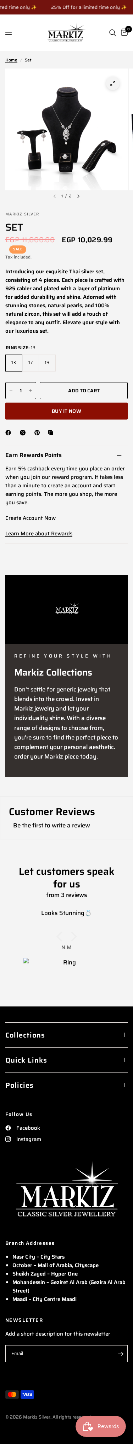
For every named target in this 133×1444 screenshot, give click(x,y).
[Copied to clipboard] (52, 432)
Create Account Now (30, 518)
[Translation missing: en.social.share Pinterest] (38, 432)
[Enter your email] (120, 1353)
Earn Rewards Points (33, 455)
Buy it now (66, 411)
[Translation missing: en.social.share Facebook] (9, 432)
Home (11, 60)
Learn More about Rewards (38, 533)
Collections (25, 1035)
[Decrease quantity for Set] (11, 390)
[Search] (112, 32)
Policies (19, 1085)
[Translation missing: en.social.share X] (24, 432)
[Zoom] (113, 83)
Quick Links (26, 1060)
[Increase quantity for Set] (30, 390)
